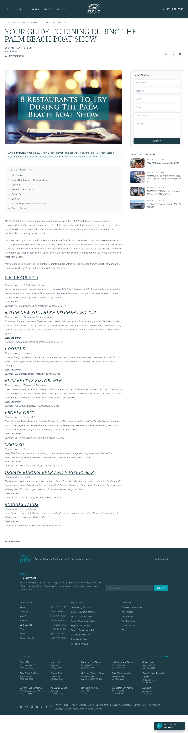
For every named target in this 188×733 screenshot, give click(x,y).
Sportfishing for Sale (80, 607)
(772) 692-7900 (56, 694)
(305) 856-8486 (26, 679)
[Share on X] (173, 54)
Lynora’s (16, 184)
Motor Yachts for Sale (81, 616)
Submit (157, 141)
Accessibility (155, 704)
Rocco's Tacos (19, 208)
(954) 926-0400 (118, 668)
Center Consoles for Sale (82, 621)
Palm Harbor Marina (121, 673)
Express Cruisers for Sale (82, 630)
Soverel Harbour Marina (31, 688)
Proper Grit (17, 194)
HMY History (128, 612)
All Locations (160, 657)
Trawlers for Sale (79, 639)
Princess (24, 611)
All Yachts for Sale (79, 643)
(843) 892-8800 (58, 616)
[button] (63, 107)
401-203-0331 (148, 694)
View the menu (12, 301)
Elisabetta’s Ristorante (22, 189)
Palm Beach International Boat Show (55, 240)
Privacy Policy (61, 704)
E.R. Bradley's (18, 175)
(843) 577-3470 (118, 694)
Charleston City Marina (122, 688)
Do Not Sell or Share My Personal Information (109, 704)
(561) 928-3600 (58, 638)
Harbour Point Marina (91, 662)
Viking (22, 607)
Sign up (161, 588)
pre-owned (82, 244)
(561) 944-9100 (58, 633)
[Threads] (46, 707)
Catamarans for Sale (80, 634)
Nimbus (23, 629)
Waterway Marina (58, 688)
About (60, 9)
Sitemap (58, 708)
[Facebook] (21, 707)
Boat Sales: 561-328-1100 (91, 679)
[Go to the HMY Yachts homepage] (94, 9)
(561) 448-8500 (58, 620)
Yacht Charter (128, 625)
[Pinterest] (51, 707)
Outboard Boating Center (93, 673)
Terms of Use (140, 704)
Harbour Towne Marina (122, 662)
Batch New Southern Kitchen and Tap (30, 180)
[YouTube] (26, 707)
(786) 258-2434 (56, 679)
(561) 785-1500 (58, 629)
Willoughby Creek (89, 688)
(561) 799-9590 (87, 668)
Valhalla (23, 616)
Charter (33, 9)
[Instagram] (32, 707)
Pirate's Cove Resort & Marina (153, 675)
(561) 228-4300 (58, 625)
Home (7, 22)
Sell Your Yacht (129, 621)
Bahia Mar (24, 662)
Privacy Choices (78, 704)
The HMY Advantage (132, 607)
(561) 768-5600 (58, 611)
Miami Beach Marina (29, 673)
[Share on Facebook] (166, 54)
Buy (9, 9)
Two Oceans (26, 625)
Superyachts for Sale (81, 625)
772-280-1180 (56, 668)
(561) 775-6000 (26, 694)
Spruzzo (16, 199)
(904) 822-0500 (148, 668)
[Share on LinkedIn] (180, 54)
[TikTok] (41, 707)
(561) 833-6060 (118, 679)
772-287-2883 (87, 694)
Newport (146, 688)
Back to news (12, 541)
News (47, 9)
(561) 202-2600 (174, 9)
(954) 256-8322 (26, 668)
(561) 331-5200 (58, 607)
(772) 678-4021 (148, 682)
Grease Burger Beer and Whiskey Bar (29, 203)
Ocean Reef (56, 673)
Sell (20, 9)
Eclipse (23, 620)
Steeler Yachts (27, 638)
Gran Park (55, 662)
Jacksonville (148, 662)
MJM (22, 633)
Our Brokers (127, 616)
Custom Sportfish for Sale (83, 612)
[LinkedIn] (37, 707)
